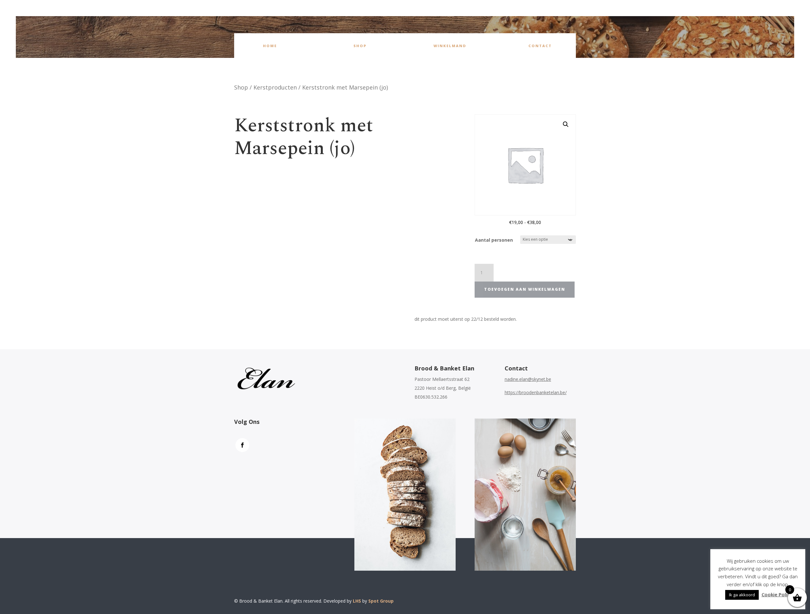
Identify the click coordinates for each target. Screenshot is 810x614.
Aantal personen (494, 240)
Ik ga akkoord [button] (742, 595)
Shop (360, 45)
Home (270, 45)
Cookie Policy (777, 594)
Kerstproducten (275, 87)
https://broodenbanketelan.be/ (536, 392)
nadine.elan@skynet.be (528, 379)
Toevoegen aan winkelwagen (524, 289)
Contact (540, 45)
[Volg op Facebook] (242, 445)
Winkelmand (449, 45)
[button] (565, 124)
